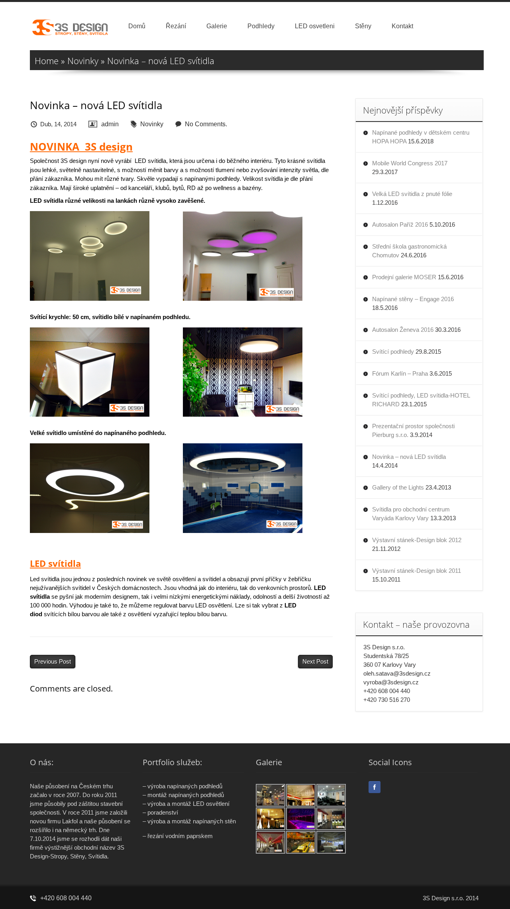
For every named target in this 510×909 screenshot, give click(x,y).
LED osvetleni (315, 26)
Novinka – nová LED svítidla (409, 456)
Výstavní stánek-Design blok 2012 (416, 540)
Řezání (176, 26)
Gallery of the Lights (398, 487)
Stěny (363, 26)
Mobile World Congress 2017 (409, 163)
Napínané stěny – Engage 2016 (413, 299)
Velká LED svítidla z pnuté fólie (412, 193)
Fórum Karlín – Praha (400, 373)
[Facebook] (375, 787)
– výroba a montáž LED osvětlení (186, 803)
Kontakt (402, 26)
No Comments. (206, 124)
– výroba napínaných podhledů (182, 786)
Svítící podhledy (393, 351)
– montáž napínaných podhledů (183, 794)
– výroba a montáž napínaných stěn (189, 821)
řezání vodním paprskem (180, 836)
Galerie (216, 26)
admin (110, 124)
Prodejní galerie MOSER (404, 277)
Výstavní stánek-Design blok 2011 (416, 570)
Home (47, 61)
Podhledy (261, 26)
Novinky (82, 61)
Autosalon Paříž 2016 (400, 224)
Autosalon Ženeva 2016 (403, 329)
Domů (136, 26)
